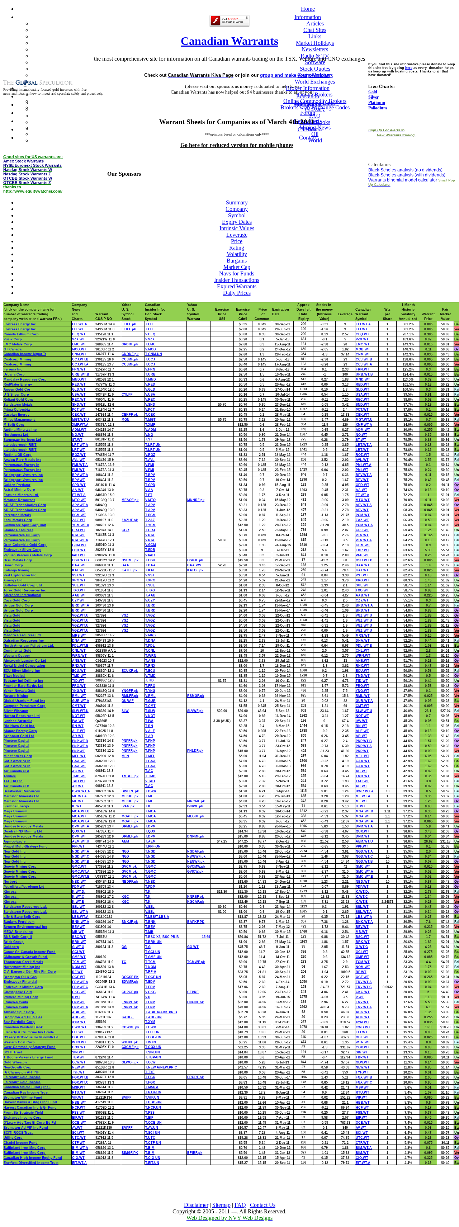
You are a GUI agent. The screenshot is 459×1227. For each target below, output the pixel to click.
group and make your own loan (295, 75)
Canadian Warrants (229, 40)
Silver (373, 97)
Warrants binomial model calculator (402, 180)
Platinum (376, 102)
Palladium (377, 107)
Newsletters (315, 49)
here (408, 68)
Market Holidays (315, 43)
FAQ (240, 1205)
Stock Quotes (315, 69)
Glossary (315, 109)
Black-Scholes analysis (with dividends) (406, 175)
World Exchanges (315, 82)
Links (314, 36)
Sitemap (221, 1205)
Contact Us (262, 1205)
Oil (314, 134)
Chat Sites (314, 30)
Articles (315, 23)
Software (315, 62)
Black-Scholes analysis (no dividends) (405, 170)
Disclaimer (196, 1205)
